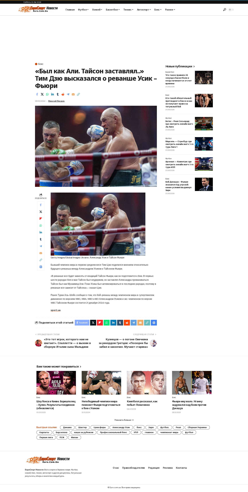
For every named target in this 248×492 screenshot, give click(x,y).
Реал (178, 427)
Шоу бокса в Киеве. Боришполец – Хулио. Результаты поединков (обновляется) (55, 405)
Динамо (67, 427)
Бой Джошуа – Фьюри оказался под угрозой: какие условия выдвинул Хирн (178, 186)
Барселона (61, 432)
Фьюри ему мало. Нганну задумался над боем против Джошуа (189, 405)
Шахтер (82, 427)
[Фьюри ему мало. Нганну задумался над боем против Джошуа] (192, 383)
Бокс (40, 64)
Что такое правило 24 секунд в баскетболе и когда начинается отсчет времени (178, 79)
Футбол (168, 118)
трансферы (99, 427)
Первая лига (46, 437)
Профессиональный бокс (113, 432)
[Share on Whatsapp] (47, 94)
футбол (189, 432)
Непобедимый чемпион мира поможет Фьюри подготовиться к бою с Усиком (101, 405)
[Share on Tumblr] (58, 94)
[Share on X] (42, 94)
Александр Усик (121, 427)
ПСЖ (62, 437)
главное (149, 432)
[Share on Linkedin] (53, 94)
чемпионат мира (169, 432)
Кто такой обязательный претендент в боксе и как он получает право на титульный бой (178, 102)
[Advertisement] (124, 37)
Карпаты (44, 432)
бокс (139, 427)
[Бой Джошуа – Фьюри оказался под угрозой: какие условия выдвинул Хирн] (204, 184)
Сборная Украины (197, 427)
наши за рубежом (83, 432)
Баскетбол (169, 72)
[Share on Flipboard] (40, 218)
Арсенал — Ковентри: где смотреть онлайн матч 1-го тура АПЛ (179, 164)
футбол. (164, 427)
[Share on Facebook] (37, 94)
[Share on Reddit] (63, 94)
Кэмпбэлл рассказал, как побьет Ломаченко (142, 403)
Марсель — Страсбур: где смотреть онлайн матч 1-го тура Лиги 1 (179, 144)
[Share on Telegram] (68, 94)
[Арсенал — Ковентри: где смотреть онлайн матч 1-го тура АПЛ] (204, 164)
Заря (151, 427)
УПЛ (136, 432)
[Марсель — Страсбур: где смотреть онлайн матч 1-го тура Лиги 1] (204, 144)
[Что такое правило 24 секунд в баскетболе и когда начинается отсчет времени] (204, 77)
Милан (74, 437)
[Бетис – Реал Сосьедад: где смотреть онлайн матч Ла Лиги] (204, 123)
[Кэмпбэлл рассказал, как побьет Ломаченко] (146, 383)
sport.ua (55, 310)
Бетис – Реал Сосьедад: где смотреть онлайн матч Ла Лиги (179, 124)
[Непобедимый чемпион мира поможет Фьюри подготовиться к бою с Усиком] (101, 383)
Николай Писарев (56, 101)
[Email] (73, 94)
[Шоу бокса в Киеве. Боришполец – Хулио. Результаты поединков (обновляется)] (56, 383)
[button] (224, 10)
